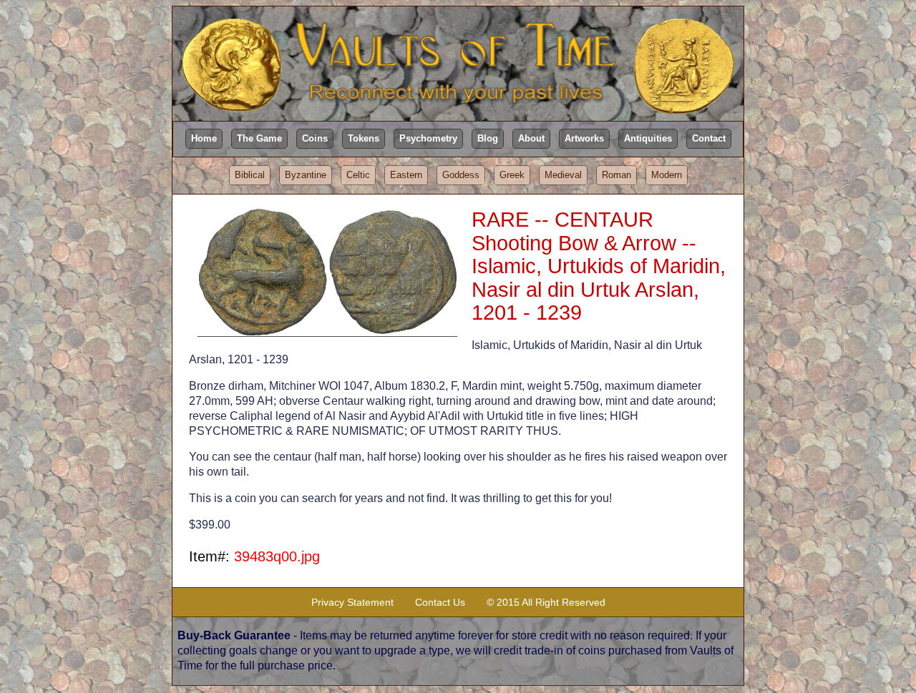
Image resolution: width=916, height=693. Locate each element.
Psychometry (428, 138)
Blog (487, 138)
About (531, 138)
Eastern (406, 174)
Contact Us (440, 602)
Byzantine (305, 174)
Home (204, 138)
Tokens (363, 138)
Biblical (250, 174)
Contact (709, 138)
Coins (315, 138)
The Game (259, 138)
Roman (616, 174)
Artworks (584, 138)
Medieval (563, 174)
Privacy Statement (352, 602)
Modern (666, 174)
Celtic (358, 174)
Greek (512, 174)
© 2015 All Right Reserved (546, 602)
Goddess (460, 174)
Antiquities (648, 138)
